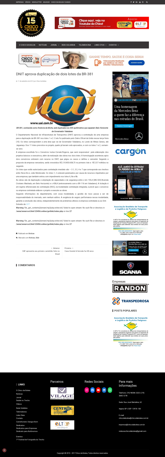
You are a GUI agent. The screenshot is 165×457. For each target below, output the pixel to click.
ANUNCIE (46, 2)
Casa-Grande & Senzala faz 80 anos (79, 249)
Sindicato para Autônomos (27, 431)
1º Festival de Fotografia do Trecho (30, 440)
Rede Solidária (68, 45)
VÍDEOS (27, 2)
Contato (19, 418)
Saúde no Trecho (23, 400)
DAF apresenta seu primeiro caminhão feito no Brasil (41, 251)
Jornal (53, 45)
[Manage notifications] (4, 450)
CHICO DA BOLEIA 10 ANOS (60, 2)
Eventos (113, 45)
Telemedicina (85, 45)
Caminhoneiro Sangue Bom (27, 422)
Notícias (43, 45)
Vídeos (19, 404)
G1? (28, 204)
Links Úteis (99, 45)
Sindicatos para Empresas (26, 428)
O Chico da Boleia (27, 45)
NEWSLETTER (37, 2)
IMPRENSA (20, 2)
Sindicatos (20, 425)
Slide (37, 238)
